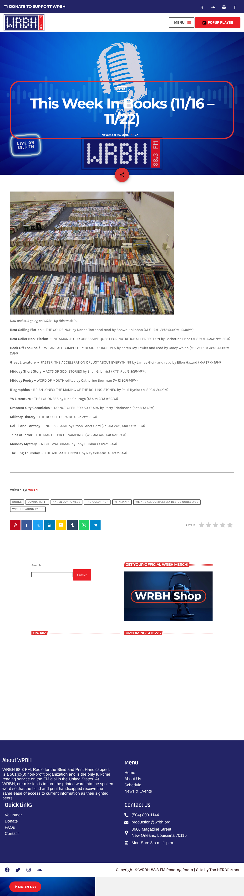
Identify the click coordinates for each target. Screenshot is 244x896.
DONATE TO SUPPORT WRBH (34, 6)
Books (17, 502)
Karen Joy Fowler (66, 502)
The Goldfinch (97, 502)
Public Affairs (152, 663)
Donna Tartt (37, 502)
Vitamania (121, 502)
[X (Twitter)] (202, 7)
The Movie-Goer (154, 683)
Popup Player (217, 22)
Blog (121, 89)
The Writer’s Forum (56, 701)
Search (36, 565)
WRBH (33, 490)
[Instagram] (224, 7)
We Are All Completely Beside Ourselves (166, 502)
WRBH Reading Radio (28, 509)
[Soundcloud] (213, 7)
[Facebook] (235, 7)
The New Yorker (154, 643)
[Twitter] (18, 870)
